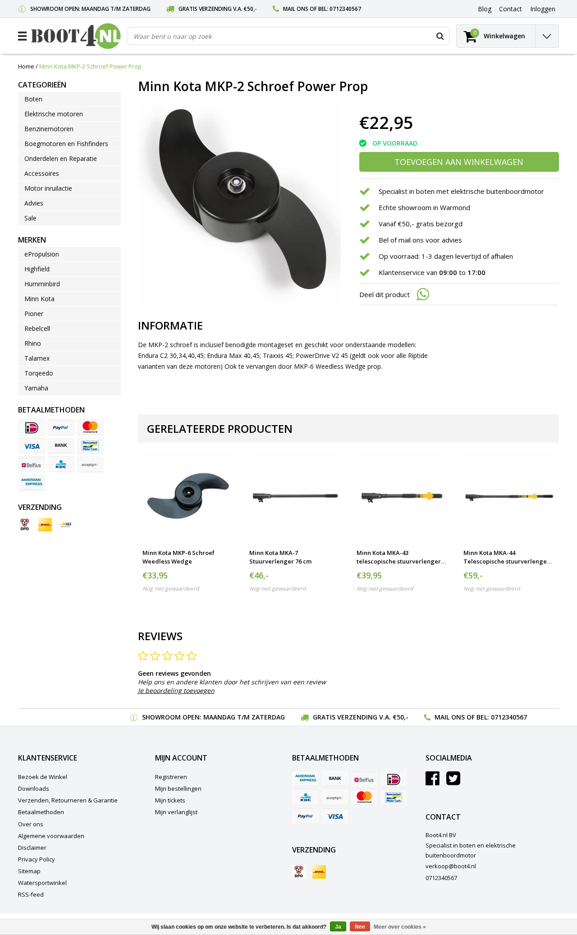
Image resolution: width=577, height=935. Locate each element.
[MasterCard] (90, 427)
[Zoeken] (440, 36)
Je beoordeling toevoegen (176, 690)
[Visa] (31, 446)
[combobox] (288, 36)
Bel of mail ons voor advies (420, 239)
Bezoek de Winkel (42, 777)
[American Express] (31, 483)
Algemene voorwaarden (51, 836)
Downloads (33, 788)
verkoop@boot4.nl (451, 866)
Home (26, 66)
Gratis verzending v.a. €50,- (218, 9)
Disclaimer (32, 847)
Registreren (171, 777)
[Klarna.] (90, 464)
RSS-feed (31, 894)
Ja (338, 927)
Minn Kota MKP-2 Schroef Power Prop (90, 66)
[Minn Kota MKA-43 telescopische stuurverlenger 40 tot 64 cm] (402, 496)
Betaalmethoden (41, 812)
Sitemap (29, 871)
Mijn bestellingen (178, 788)
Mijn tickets (170, 800)
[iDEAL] (31, 427)
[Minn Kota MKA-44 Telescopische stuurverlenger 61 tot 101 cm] (508, 496)
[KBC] (60, 464)
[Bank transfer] (60, 446)
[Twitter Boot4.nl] (453, 782)
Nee (360, 927)
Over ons (30, 824)
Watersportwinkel (42, 883)
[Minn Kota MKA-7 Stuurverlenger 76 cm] (294, 496)
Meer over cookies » (400, 927)
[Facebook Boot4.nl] (433, 782)
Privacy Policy (36, 859)
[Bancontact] (90, 446)
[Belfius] (31, 464)
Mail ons (295, 9)
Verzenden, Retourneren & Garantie (68, 800)
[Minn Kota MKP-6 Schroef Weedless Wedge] (187, 496)
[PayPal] (60, 427)
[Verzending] (25, 525)
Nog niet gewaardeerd (170, 588)
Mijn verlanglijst (176, 812)
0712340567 (345, 9)
